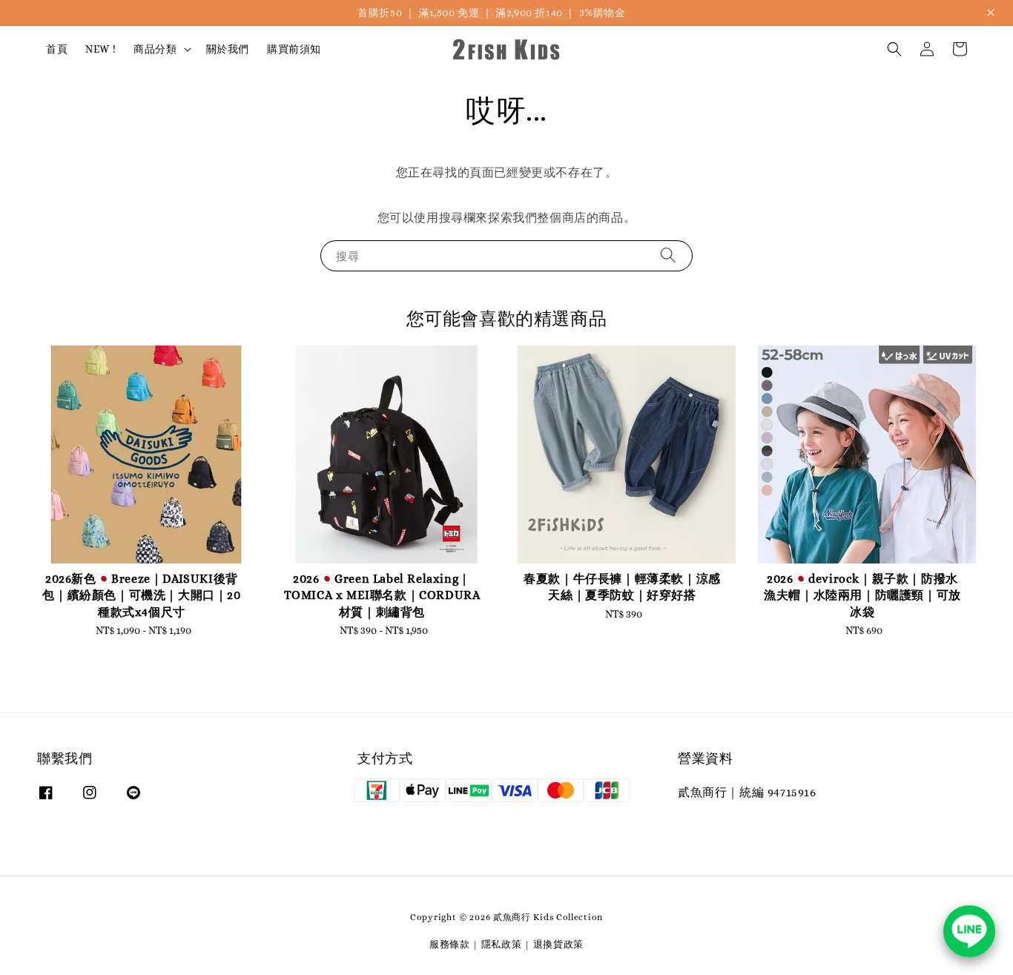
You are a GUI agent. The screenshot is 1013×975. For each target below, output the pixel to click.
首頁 (56, 49)
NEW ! (100, 49)
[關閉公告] (991, 12)
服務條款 (449, 944)
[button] (894, 49)
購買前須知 (294, 49)
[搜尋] (668, 255)
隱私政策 (501, 944)
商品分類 (154, 49)
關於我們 (227, 49)
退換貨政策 (558, 944)
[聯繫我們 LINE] (969, 931)
